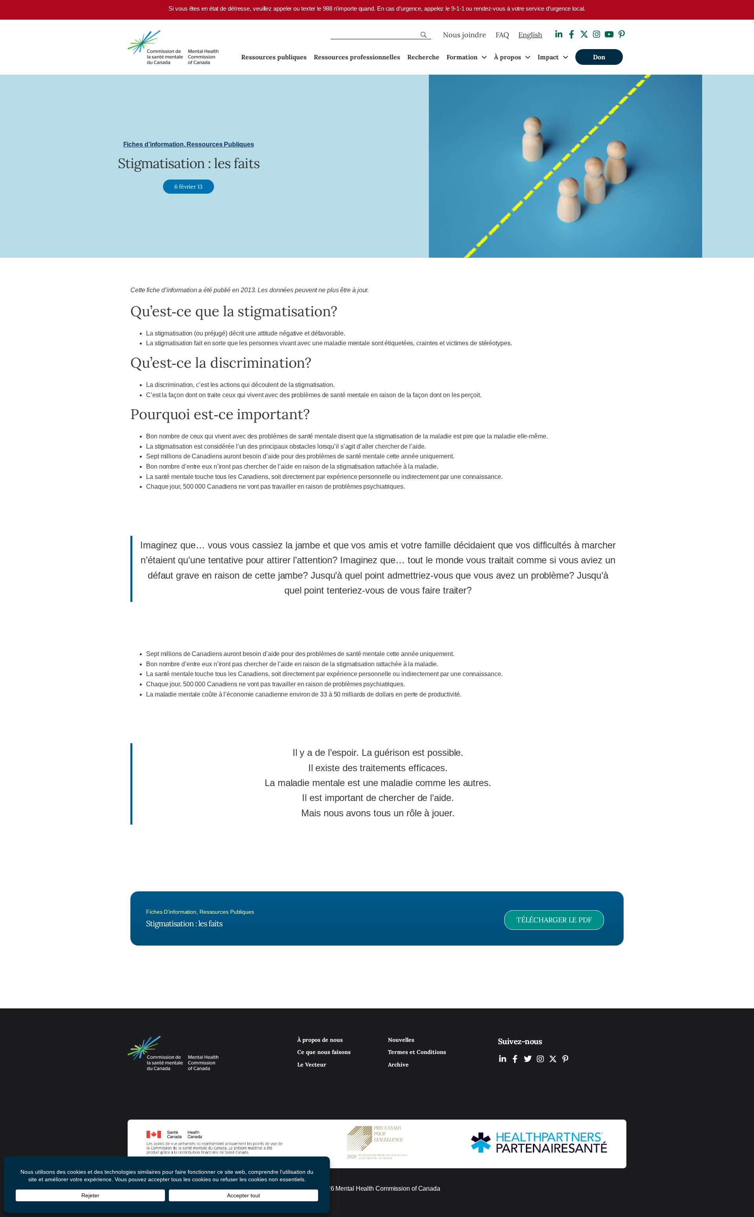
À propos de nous (320, 1039)
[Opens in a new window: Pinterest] (621, 34)
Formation (462, 57)
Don (599, 57)
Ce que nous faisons (324, 1052)
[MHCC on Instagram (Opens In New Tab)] (540, 1059)
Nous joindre (464, 34)
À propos (507, 57)
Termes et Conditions (417, 1052)
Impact (548, 57)
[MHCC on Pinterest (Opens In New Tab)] (565, 1059)
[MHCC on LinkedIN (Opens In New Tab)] (502, 1059)
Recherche (423, 57)
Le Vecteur (311, 1064)
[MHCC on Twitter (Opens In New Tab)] (528, 1059)
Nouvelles (401, 1039)
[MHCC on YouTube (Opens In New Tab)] (553, 1059)
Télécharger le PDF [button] (554, 919)
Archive (398, 1064)
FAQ (502, 34)
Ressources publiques (274, 57)
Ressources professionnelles (357, 57)
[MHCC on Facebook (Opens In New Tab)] (515, 1059)
